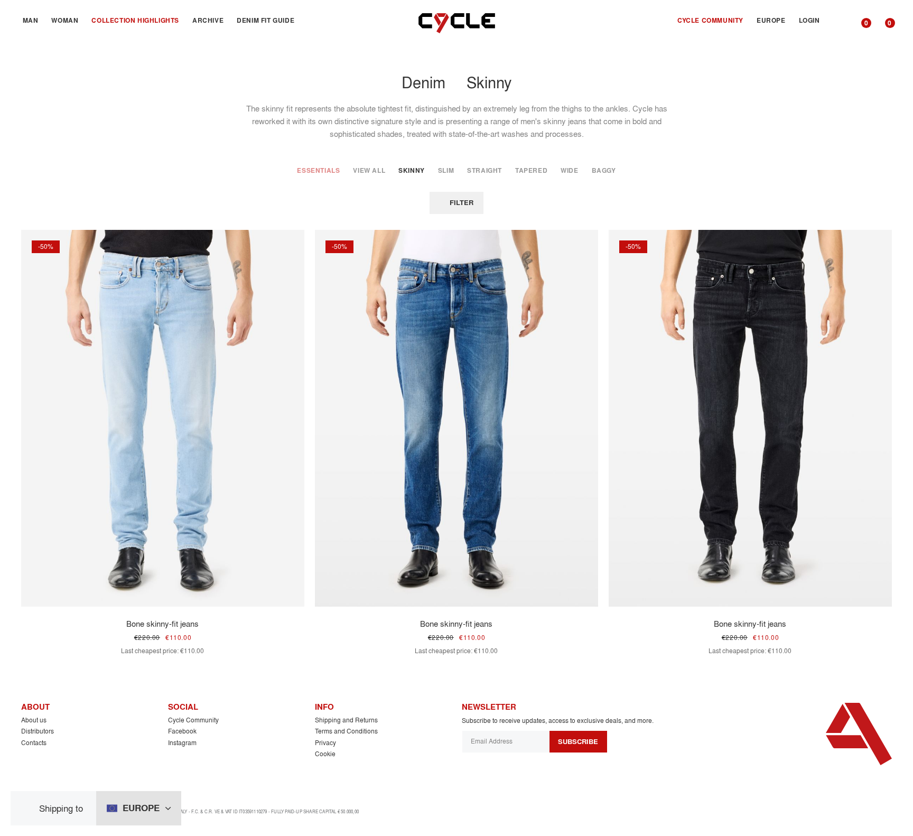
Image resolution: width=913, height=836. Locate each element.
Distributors (37, 731)
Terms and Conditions (346, 731)
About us (33, 720)
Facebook (182, 731)
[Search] (838, 20)
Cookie (325, 753)
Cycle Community (193, 720)
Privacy (325, 742)
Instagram (182, 742)
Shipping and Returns (346, 720)
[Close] (28, 808)
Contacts (33, 742)
